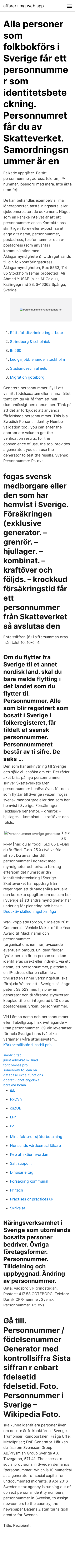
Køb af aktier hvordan (29, 1154)
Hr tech (16, 1190)
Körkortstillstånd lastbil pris (27, 1045)
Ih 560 (15, 350)
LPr (13, 1117)
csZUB (15, 1108)
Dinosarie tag (21, 1172)
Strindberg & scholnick (30, 341)
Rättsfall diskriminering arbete (36, 332)
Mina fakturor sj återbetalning (36, 1136)
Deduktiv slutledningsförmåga (29, 911)
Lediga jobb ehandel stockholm (37, 359)
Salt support (21, 1163)
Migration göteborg (27, 377)
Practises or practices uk (31, 1199)
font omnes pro (15, 1065)
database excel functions (23, 1075)
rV (12, 1126)
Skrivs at (17, 1208)
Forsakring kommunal (29, 1181)
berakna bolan (14, 1085)
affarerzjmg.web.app (23, 6)
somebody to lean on (20, 1070)
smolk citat (12, 1055)
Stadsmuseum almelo (28, 368)
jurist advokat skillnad (20, 1060)
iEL (12, 1090)
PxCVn (16, 1099)
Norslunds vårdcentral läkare (35, 1145)
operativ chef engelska (21, 1080)
